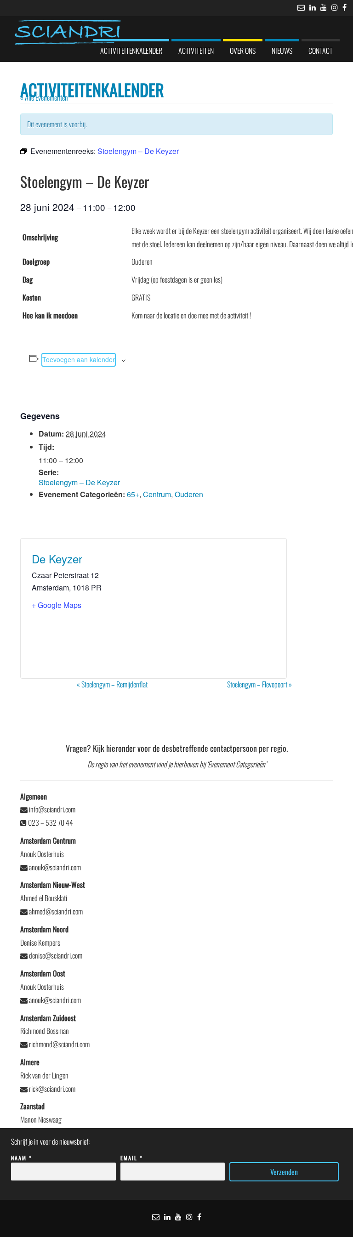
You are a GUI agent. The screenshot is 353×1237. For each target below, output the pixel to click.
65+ (133, 494)
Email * (131, 1158)
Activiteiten (196, 50)
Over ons (243, 50)
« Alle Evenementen (44, 97)
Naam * (21, 1158)
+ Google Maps (56, 605)
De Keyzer (57, 558)
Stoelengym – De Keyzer (79, 482)
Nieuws (282, 50)
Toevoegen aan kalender (78, 359)
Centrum (157, 494)
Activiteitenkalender (131, 50)
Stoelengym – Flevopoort (259, 684)
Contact (320, 50)
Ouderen (189, 494)
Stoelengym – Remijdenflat (112, 684)
